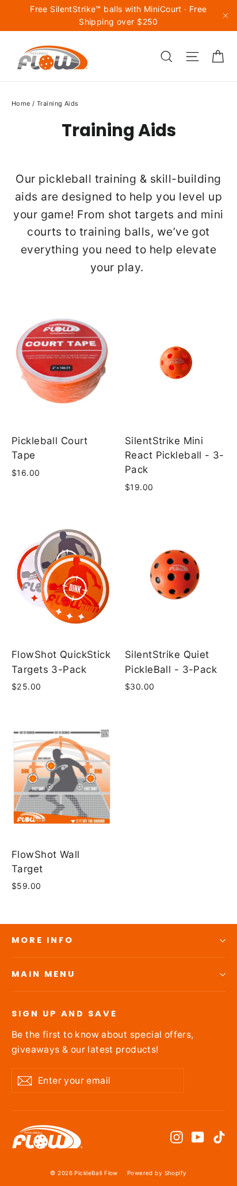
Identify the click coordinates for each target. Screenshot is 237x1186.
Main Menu (43, 974)
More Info (42, 940)
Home (21, 103)
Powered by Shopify (157, 1172)
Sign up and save (64, 1013)
